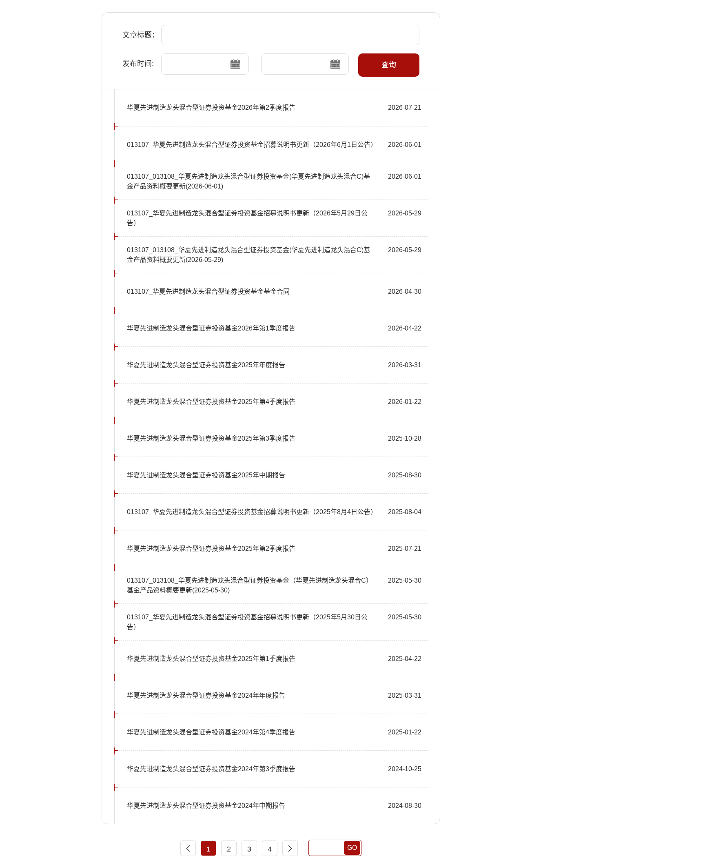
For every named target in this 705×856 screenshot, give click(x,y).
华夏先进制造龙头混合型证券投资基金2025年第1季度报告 (211, 658)
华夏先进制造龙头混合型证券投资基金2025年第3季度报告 (211, 438)
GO (352, 847)
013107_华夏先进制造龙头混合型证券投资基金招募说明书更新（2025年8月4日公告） (252, 511)
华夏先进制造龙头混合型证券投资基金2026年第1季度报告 (211, 328)
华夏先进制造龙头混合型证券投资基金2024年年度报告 (206, 695)
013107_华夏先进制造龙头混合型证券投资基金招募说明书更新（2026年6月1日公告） (252, 144)
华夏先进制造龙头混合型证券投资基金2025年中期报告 (206, 475)
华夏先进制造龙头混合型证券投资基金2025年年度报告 (206, 364)
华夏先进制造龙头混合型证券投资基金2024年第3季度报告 (211, 768)
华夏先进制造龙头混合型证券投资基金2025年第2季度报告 (211, 548)
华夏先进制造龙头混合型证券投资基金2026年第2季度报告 (211, 107)
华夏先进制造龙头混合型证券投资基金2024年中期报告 (206, 805)
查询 (388, 65)
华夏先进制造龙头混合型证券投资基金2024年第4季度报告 (211, 732)
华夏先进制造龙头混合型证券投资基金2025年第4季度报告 (211, 401)
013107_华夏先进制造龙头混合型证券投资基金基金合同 (208, 291)
